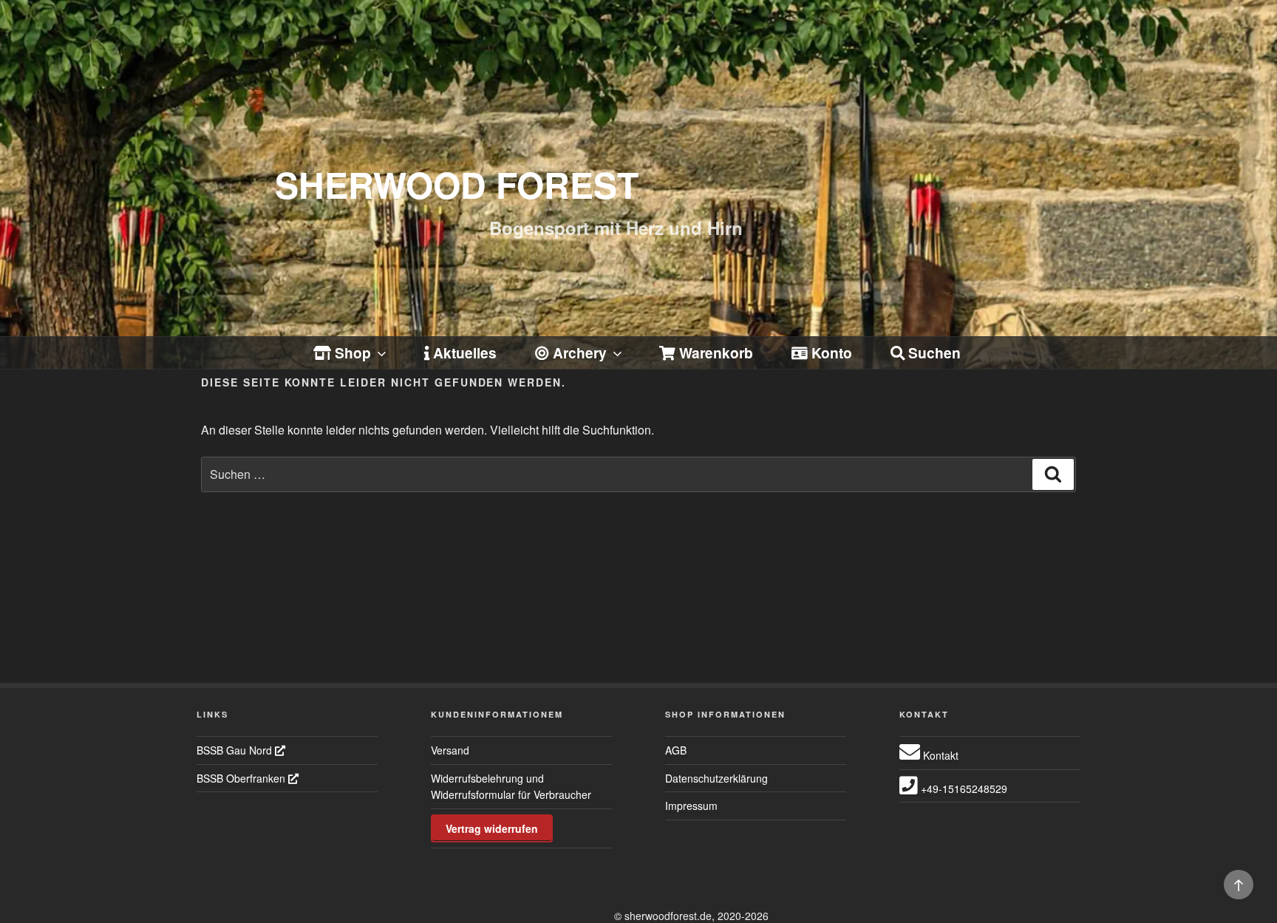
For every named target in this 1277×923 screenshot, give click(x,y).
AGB (676, 750)
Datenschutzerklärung (716, 778)
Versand (450, 750)
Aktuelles (463, 352)
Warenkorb (714, 352)
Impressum (691, 805)
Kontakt (939, 755)
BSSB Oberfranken (242, 778)
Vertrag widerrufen (492, 828)
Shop (351, 352)
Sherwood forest (456, 184)
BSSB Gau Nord (236, 750)
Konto (830, 352)
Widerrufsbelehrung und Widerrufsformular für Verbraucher (511, 786)
